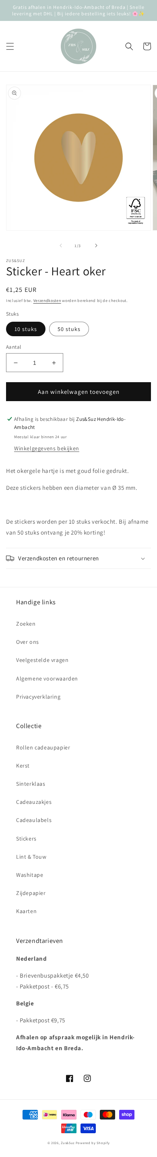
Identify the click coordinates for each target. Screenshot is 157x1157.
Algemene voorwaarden (47, 678)
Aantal (13, 346)
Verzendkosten (47, 300)
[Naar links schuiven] (61, 245)
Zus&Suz (67, 1142)
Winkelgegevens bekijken (46, 448)
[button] (10, 46)
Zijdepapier (31, 893)
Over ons (27, 641)
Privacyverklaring (38, 696)
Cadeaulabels (34, 820)
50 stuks (69, 329)
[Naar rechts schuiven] (96, 245)
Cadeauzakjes (34, 801)
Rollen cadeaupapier (43, 747)
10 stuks (25, 329)
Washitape (29, 874)
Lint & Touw (31, 856)
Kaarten (26, 911)
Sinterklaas (30, 783)
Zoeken (26, 623)
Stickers (26, 838)
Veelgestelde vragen (42, 660)
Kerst (23, 765)
